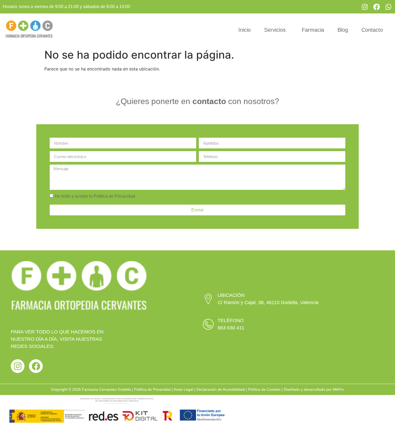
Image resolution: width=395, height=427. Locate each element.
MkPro (338, 389)
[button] (276, 30)
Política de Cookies (264, 389)
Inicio (244, 30)
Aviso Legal (183, 389)
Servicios (275, 30)
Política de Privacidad (114, 196)
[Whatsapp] (388, 7)
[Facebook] (376, 7)
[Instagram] (365, 7)
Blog (342, 30)
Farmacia (313, 30)
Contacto (372, 30)
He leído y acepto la (95, 196)
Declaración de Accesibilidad (220, 389)
